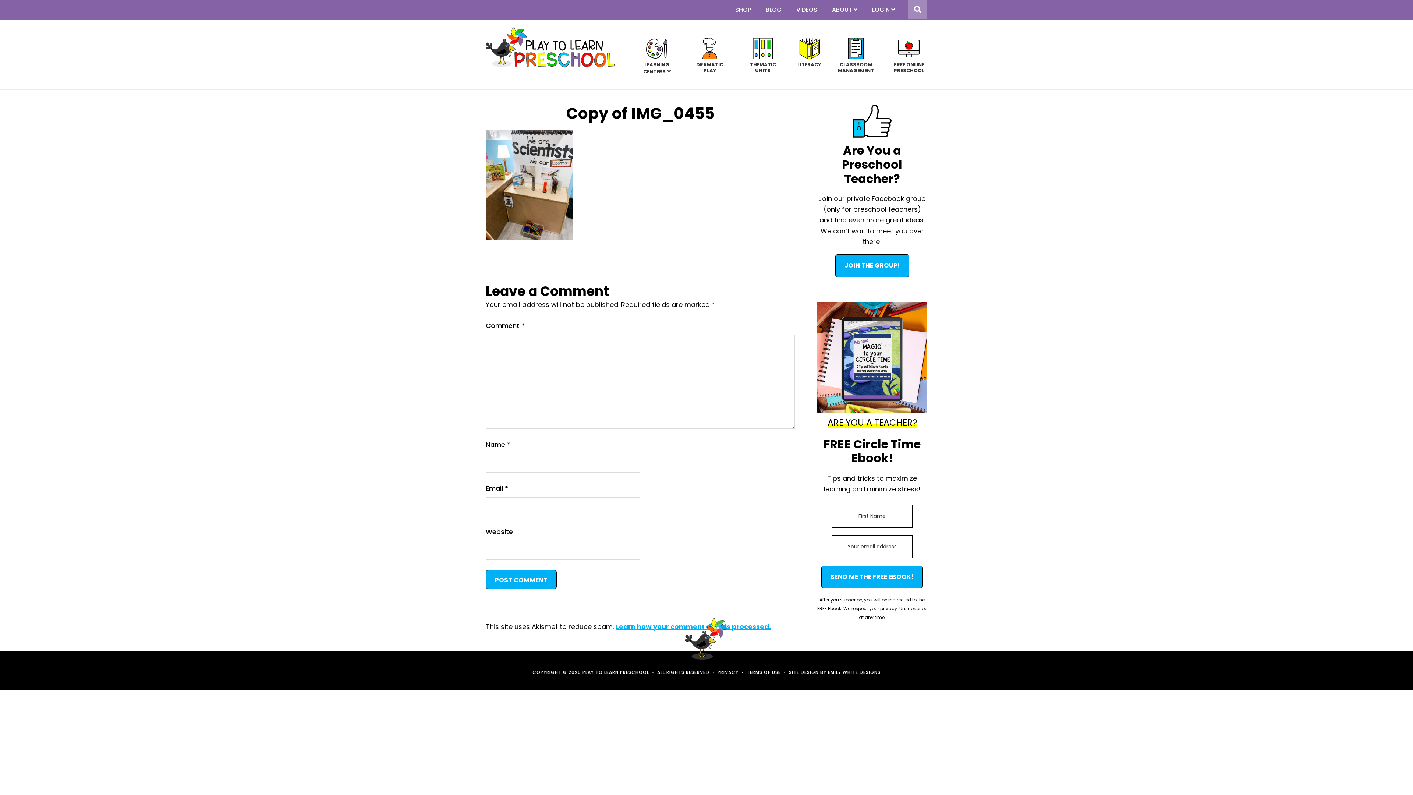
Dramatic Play (709, 67)
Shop (743, 10)
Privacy (728, 672)
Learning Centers (656, 68)
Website (499, 531)
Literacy (809, 64)
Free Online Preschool (909, 67)
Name (498, 444)
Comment (505, 325)
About (842, 10)
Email (497, 488)
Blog (774, 10)
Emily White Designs (854, 672)
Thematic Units (763, 67)
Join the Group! (872, 265)
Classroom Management (856, 67)
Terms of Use (764, 672)
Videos (806, 10)
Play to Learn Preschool (550, 47)
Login (881, 10)
